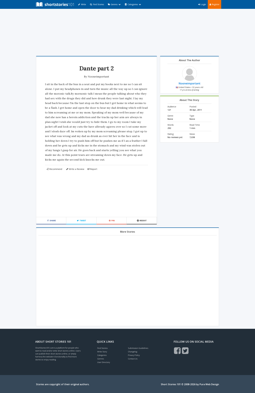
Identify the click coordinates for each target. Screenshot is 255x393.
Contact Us (132, 358)
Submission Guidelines (138, 348)
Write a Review (76, 168)
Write (83, 4)
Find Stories (98, 4)
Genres (100, 358)
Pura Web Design (209, 384)
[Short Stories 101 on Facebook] (177, 350)
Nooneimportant (98, 76)
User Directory (103, 362)
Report (93, 168)
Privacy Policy (134, 355)
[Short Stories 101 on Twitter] (185, 350)
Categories (102, 355)
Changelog (132, 351)
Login (203, 4)
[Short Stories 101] (55, 4)
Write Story (102, 351)
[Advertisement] (127, 32)
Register (215, 4)
